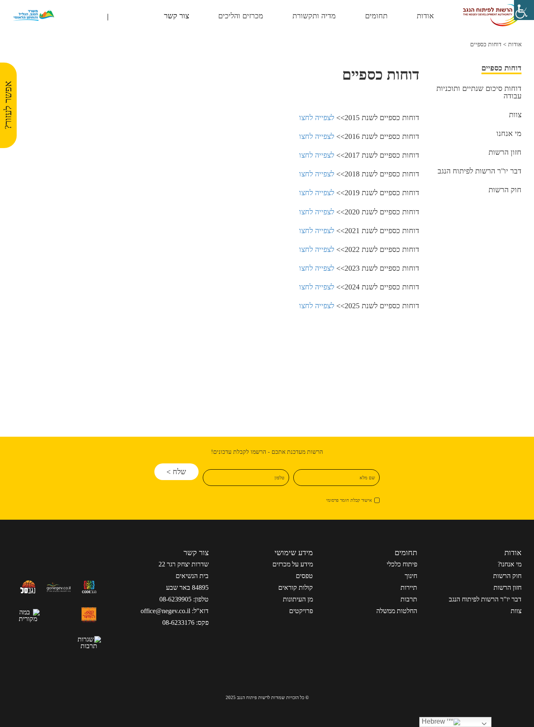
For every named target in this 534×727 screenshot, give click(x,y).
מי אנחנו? (509, 564)
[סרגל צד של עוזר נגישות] (524, 10)
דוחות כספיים (501, 68)
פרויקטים (301, 610)
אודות (514, 44)
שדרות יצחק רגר (188, 564)
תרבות (408, 599)
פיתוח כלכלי (402, 564)
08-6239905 (175, 599)
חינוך (411, 575)
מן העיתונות (298, 599)
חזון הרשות (505, 152)
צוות (515, 115)
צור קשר (176, 16)
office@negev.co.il (165, 610)
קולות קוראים (295, 587)
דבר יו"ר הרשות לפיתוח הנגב (479, 171)
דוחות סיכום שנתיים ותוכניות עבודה (478, 92)
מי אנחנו (508, 134)
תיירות (408, 587)
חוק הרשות (505, 190)
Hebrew (434, 721)
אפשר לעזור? (8, 105)
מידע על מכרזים (292, 564)
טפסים (304, 575)
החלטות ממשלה (396, 610)
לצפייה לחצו (316, 117)
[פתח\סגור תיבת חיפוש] (98, 17)
